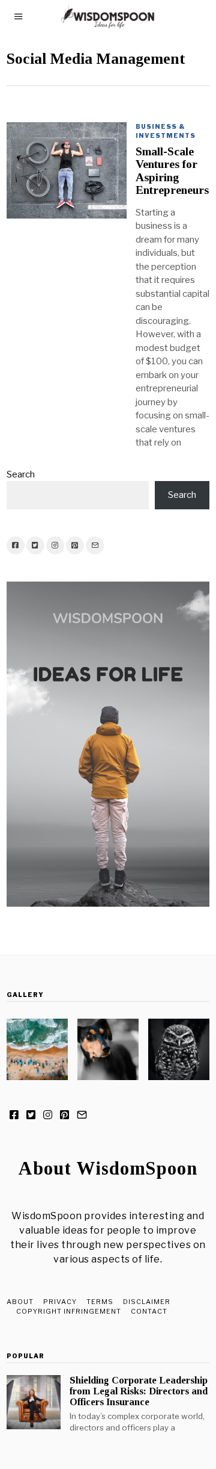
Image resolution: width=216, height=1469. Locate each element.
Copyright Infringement (68, 1311)
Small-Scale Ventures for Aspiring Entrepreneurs (172, 170)
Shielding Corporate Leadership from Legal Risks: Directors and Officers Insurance (139, 1391)
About (20, 1301)
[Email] (95, 545)
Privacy (60, 1301)
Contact (149, 1311)
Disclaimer (146, 1301)
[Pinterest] (75, 545)
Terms (99, 1301)
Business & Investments (166, 131)
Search (21, 474)
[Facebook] (16, 545)
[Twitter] (35, 545)
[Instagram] (55, 545)
